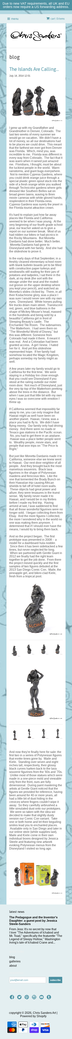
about (13, 965)
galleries (14, 961)
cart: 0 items (58, 18)
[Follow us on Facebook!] (12, 998)
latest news (16, 911)
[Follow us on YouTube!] (42, 998)
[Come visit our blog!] (49, 998)
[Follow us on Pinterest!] (27, 998)
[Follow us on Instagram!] (34, 998)
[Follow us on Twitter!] (20, 998)
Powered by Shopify (33, 1016)
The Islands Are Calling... (34, 69)
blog (12, 957)
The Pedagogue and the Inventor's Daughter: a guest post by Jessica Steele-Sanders (33, 921)
